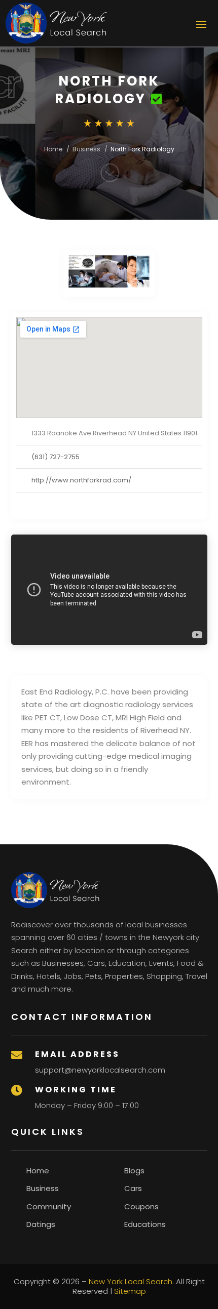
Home (53, 149)
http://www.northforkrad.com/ (81, 480)
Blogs (134, 1170)
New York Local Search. (131, 1281)
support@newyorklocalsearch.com (100, 1070)
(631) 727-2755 (55, 457)
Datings (40, 1224)
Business (86, 149)
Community (48, 1206)
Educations (145, 1224)
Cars (133, 1188)
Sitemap (130, 1291)
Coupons (141, 1206)
